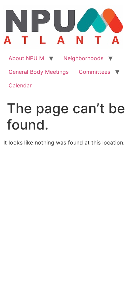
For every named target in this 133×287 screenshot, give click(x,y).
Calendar (20, 85)
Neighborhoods (83, 58)
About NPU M (26, 58)
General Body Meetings (39, 71)
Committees (94, 71)
